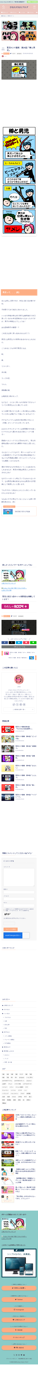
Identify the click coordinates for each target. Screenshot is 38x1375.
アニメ (10, 1084)
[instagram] (20, 704)
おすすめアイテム (7, 1080)
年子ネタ (7, 1032)
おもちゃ (7, 1055)
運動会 (4, 1103)
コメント (7, 866)
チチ (26, 1087)
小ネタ (14, 1096)
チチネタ (7, 1009)
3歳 (16, 1074)
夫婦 (8, 1096)
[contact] (24, 1355)
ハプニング (5, 1093)
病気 (19, 1100)
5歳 (31, 1074)
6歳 (3, 1077)
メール (6, 896)
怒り (30, 1096)
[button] (5, 642)
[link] (14, 704)
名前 (5, 889)
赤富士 (28, 1100)
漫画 (14, 1100)
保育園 (28, 1093)
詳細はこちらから (32, 1)
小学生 (20, 1096)
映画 (3, 1100)
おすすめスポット (19, 1080)
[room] (24, 704)
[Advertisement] (19, 101)
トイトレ (13, 1090)
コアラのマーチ (27, 1084)
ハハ (19, 687)
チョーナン (5, 1090)
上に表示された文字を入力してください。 (15, 918)
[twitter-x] (17, 704)
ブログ (22, 1093)
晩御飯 (9, 1100)
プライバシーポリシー (11, 1358)
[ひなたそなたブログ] (19, 7)
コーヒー (4, 1087)
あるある (19, 53)
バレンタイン (14, 1093)
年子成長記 (8, 1043)
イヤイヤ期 (17, 1084)
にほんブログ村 (6, 590)
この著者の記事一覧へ (19, 709)
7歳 (8, 1077)
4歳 (26, 1074)
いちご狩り (30, 1077)
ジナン (11, 1087)
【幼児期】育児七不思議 (22, 511)
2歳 (12, 1074)
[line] (21, 1355)
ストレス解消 (19, 1087)
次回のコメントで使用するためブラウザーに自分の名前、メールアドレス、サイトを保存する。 (20, 909)
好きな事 (7, 1024)
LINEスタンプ (8, 1005)
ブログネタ (8, 1017)
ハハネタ (7, 1013)
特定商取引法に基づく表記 (25, 1358)
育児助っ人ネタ (9, 1051)
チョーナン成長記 (9, 1039)
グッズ (6, 1058)
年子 (25, 1096)
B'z (12, 1077)
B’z (16, 1077)
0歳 (3, 1074)
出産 (6, 1021)
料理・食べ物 (8, 1062)
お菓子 (4, 1084)
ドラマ (20, 1090)
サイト (5, 902)
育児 (6, 1028)
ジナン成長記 (8, 1036)
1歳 (8, 1074)
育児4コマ (6, 53)
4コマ (13, 53)
